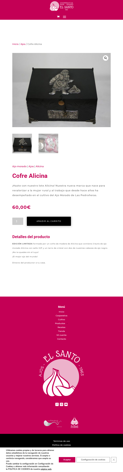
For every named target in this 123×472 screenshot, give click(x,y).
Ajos (23, 44)
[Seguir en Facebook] (57, 404)
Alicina (40, 166)
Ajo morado (19, 166)
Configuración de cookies (93, 459)
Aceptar (67, 459)
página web (46, 469)
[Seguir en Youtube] (66, 404)
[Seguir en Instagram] (61, 404)
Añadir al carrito (49, 221)
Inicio (15, 44)
